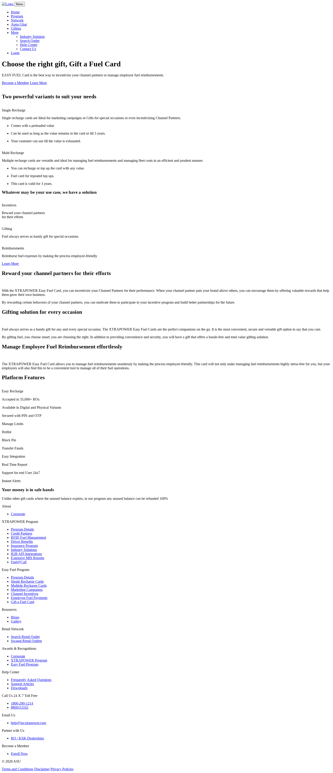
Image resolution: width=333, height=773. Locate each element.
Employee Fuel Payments (29, 598)
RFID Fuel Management (28, 537)
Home (15, 12)
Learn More (38, 83)
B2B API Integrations (26, 554)
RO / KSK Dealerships (27, 738)
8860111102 (19, 707)
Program (17, 16)
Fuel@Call (19, 562)
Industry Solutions (24, 550)
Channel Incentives (24, 594)
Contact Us (28, 49)
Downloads (19, 688)
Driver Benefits (22, 542)
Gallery (16, 621)
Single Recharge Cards (27, 581)
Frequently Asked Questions (31, 680)
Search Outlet (29, 41)
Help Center (28, 45)
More (15, 32)
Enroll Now (19, 754)
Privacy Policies (62, 769)
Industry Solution (32, 37)
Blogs (15, 617)
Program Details (22, 529)
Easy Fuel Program (24, 664)
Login (15, 53)
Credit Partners (21, 533)
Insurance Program (24, 546)
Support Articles (22, 684)
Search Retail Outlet (25, 637)
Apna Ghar (19, 24)
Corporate (18, 514)
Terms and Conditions (17, 769)
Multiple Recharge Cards (29, 585)
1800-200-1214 (22, 703)
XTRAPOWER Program (29, 660)
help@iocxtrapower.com (28, 723)
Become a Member (15, 83)
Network (17, 20)
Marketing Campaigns (27, 590)
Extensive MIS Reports (27, 558)
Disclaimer (42, 769)
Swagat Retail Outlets (26, 641)
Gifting (16, 28)
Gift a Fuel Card (22, 602)
